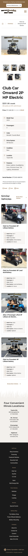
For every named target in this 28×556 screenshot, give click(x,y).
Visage (14, 495)
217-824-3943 (14, 414)
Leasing (14, 498)
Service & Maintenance (12, 5)
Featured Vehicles (14, 457)
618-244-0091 (14, 421)
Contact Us (14, 530)
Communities (14, 463)
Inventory (10, 23)
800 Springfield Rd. (14, 412)
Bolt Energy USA (14, 483)
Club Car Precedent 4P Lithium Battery (11, 227)
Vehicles (14, 491)
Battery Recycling (14, 520)
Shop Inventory (14, 451)
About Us (14, 528)
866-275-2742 (14, 539)
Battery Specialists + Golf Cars (15, 549)
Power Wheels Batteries (14, 517)
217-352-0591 (14, 429)
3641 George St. (14, 434)
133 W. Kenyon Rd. (14, 427)
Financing (14, 454)
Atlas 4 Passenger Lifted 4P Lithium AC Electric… (12, 316)
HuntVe (14, 474)
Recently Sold (14, 460)
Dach (14, 480)
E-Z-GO (14, 476)
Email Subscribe (14, 536)
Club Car (14, 471)
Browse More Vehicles (19, 197)
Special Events (14, 506)
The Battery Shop (14, 514)
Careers (14, 533)
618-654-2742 (14, 436)
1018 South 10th (14, 419)
